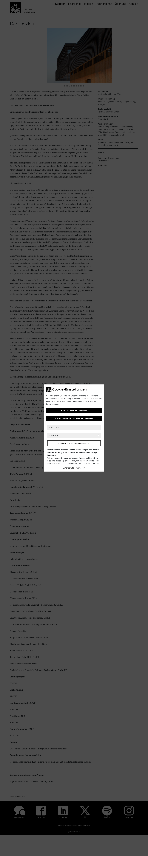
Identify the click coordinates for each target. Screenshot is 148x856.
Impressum (80, 468)
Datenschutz (68, 468)
